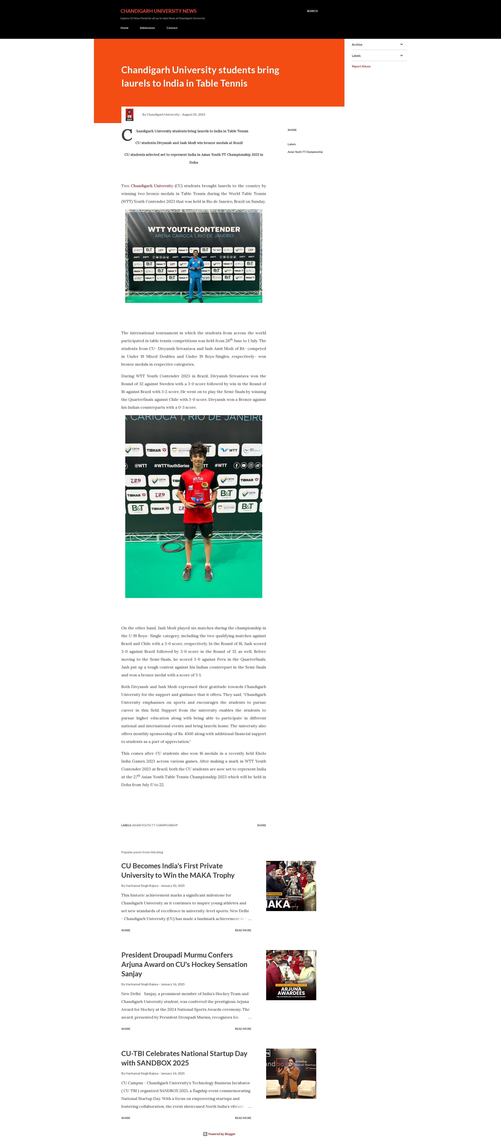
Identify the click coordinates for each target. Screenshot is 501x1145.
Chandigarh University (152, 185)
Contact (172, 27)
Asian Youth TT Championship (305, 151)
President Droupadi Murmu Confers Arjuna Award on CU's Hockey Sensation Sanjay (184, 964)
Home (124, 27)
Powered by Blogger (221, 1134)
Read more (243, 930)
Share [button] (292, 129)
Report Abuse (361, 66)
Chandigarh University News (158, 11)
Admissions (147, 27)
